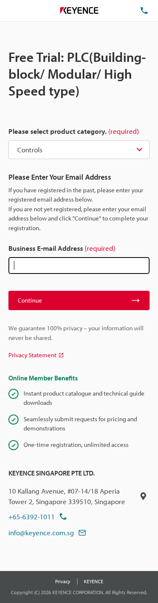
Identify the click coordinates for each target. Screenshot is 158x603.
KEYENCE (93, 581)
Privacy (62, 581)
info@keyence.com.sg (41, 532)
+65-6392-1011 (31, 516)
